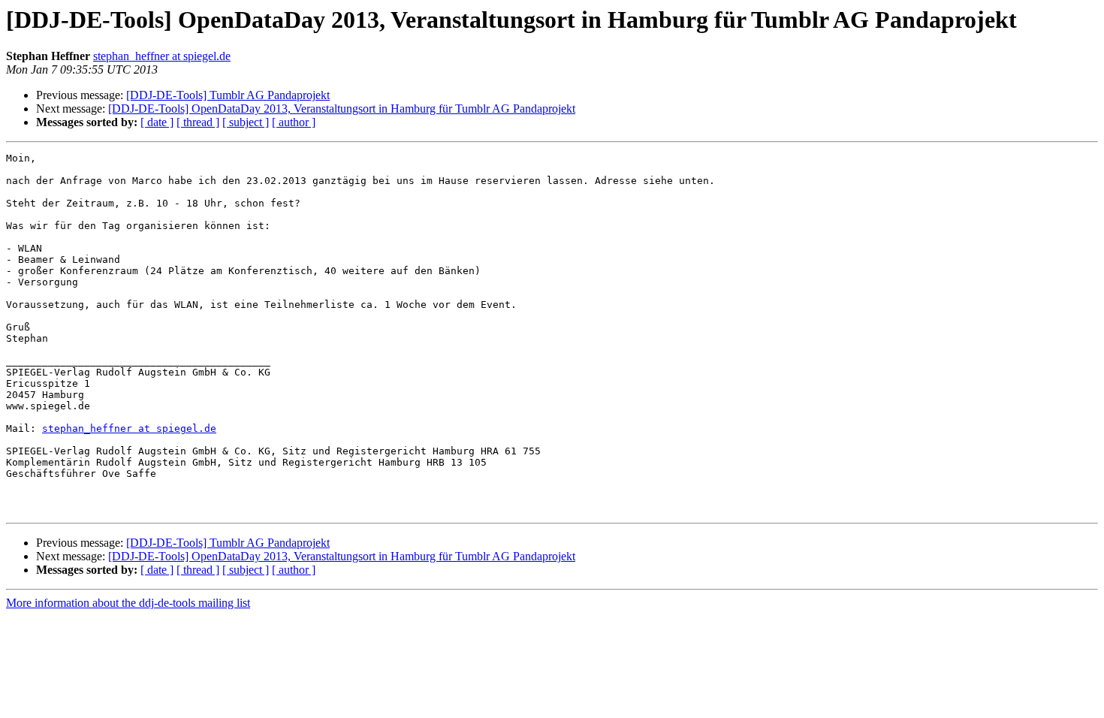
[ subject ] (245, 122)
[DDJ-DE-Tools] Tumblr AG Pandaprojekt (228, 95)
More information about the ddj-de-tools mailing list (128, 602)
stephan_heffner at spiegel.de (162, 56)
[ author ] (293, 122)
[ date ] (156, 122)
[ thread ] (197, 122)
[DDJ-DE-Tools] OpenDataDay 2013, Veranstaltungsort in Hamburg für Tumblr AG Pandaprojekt (341, 108)
